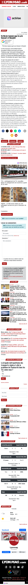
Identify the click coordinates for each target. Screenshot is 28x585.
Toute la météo (22, 524)
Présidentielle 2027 (15, 416)
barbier (21, 141)
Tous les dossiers (22, 438)
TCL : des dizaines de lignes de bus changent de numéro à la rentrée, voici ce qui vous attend (18, 308)
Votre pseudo (5, 231)
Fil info (14, 6)
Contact (9, 579)
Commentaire (5, 238)
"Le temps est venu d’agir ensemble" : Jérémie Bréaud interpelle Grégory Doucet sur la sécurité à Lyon (18, 302)
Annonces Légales (21, 6)
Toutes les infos (22, 324)
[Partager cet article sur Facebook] (3, 131)
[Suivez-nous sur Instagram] (14, 568)
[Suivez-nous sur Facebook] (14, 541)
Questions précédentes (5, 382)
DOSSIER (11, 408)
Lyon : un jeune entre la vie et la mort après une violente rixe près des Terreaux (18, 320)
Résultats (25, 384)
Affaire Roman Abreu (15, 410)
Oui (3, 371)
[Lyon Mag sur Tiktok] (22, 568)
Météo (11, 311)
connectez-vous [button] (16, 235)
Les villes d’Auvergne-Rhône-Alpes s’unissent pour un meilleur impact (13, 147)
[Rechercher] (25, 2)
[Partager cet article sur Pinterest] (11, 131)
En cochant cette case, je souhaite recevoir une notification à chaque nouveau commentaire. (13, 259)
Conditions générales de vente (18, 579)
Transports (12, 305)
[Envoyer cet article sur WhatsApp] (15, 131)
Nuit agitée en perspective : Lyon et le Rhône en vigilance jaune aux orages (18, 314)
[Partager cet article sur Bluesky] (19, 131)
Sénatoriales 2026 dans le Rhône (18, 422)
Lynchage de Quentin (15, 433)
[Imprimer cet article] (25, 131)
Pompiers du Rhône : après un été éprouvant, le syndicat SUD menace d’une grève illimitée (14, 345)
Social (4, 30)
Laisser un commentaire (7, 214)
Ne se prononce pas (6, 376)
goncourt (5, 141)
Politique (12, 284)
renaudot (13, 141)
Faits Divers (12, 292)
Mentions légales (16, 577)
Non (3, 374)
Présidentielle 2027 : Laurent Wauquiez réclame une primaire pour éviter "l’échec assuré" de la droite (18, 288)
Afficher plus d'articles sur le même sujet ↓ (9, 158)
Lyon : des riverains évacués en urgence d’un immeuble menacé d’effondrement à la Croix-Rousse (18, 295)
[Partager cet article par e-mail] (12, 135)
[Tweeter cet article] (7, 131)
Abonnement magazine (6, 6)
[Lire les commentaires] (16, 135)
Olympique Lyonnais (14, 427)
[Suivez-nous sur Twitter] (10, 568)
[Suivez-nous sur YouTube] (18, 568)
